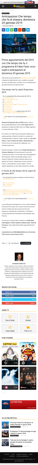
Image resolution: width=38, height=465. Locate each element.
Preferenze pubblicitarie (22, 456)
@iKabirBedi (7, 186)
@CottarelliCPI (8, 108)
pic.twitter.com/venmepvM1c (11, 194)
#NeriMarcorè (7, 106)
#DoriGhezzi (7, 99)
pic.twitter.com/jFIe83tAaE (17, 112)
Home (3, 10)
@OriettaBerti (16, 190)
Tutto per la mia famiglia (16, 446)
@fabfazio (12, 111)
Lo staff (13, 454)
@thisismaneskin (8, 102)
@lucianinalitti (8, 109)
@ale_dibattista (8, 101)
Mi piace (33, 292)
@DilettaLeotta (28, 191)
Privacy (30, 454)
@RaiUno (6, 112)
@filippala (6, 111)
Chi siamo (6, 454)
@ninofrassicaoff (7, 191)
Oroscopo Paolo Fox (15, 426)
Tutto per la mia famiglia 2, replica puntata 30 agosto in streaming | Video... (21, 442)
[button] (35, 6)
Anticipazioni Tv (10, 10)
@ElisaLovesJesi (18, 193)
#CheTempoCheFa (8, 97)
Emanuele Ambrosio (8, 25)
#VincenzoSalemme (21, 104)
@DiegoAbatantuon (9, 104)
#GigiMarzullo (25, 190)
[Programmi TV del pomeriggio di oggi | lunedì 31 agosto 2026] (5, 433)
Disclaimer (12, 456)
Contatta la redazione (21, 454)
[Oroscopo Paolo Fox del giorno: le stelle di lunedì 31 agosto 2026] (5, 425)
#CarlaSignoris (8, 184)
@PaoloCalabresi (8, 193)
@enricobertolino (18, 191)
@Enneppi (15, 99)
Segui (33, 295)
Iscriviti (32, 303)
